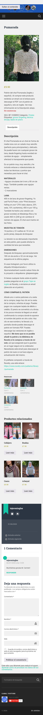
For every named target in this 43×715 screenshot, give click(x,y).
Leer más (10, 453)
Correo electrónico (11, 629)
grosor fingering (19, 117)
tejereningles (12, 560)
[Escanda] (11, 383)
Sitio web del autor (17, 514)
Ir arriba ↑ (36, 711)
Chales (31, 115)
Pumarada (11, 27)
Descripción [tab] (12, 127)
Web (5, 639)
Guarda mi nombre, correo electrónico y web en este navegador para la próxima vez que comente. (20, 651)
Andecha (7, 405)
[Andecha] (11, 400)
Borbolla (23, 388)
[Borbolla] (27, 383)
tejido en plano (16, 120)
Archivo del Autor (12, 514)
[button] (35, 39)
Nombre (7, 619)
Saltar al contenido (10, 7)
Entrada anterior (14, 535)
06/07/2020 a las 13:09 (15, 563)
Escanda (7, 388)
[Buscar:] (21, 680)
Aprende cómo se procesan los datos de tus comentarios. (20, 668)
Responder (11, 573)
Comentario (9, 596)
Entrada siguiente (15, 539)
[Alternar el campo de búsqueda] (39, 16)
